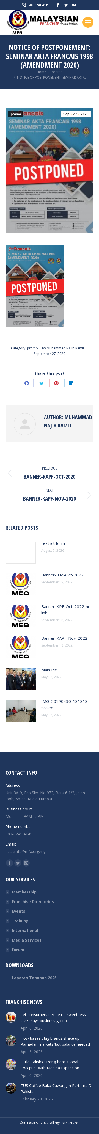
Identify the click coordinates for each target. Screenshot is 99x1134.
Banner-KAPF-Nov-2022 (64, 638)
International (25, 930)
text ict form (53, 543)
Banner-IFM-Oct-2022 (62, 575)
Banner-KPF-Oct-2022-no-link (66, 610)
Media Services (27, 940)
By (63, 348)
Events (18, 911)
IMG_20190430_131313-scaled (65, 704)
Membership (24, 892)
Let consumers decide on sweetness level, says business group (53, 1017)
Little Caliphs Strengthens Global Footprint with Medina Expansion (50, 1064)
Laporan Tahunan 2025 (34, 977)
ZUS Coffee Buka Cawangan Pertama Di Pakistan (56, 1088)
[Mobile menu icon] (88, 22)
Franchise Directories (33, 901)
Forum (18, 949)
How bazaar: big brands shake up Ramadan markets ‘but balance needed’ (55, 1041)
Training (20, 920)
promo (16, 114)
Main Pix (49, 669)
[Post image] (21, 553)
